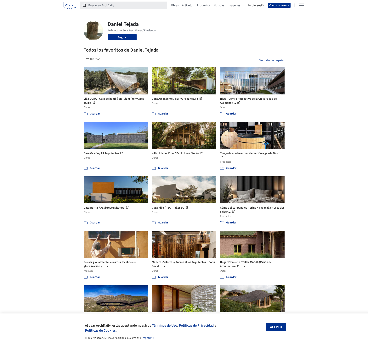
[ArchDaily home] (70, 5)
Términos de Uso (164, 325)
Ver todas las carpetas (272, 60)
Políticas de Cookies (100, 330)
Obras (175, 5)
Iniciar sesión (256, 5)
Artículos (188, 5)
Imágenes (234, 5)
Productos (204, 5)
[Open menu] (301, 5)
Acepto (276, 327)
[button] (93, 59)
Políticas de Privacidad (196, 325)
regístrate (148, 338)
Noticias (219, 5)
